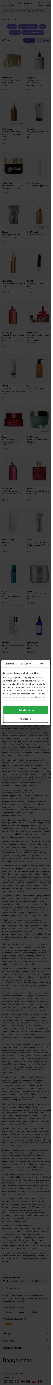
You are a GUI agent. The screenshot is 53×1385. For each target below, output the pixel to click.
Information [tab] (25, 663)
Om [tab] (41, 663)
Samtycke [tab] (9, 663)
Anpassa (24, 719)
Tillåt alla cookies (25, 710)
